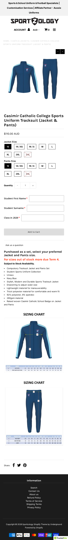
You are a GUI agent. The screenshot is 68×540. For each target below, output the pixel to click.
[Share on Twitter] (19, 465)
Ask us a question (14, 245)
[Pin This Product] (25, 465)
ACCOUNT (20, 29)
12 (8, 146)
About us (33, 494)
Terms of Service (34, 501)
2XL (18, 154)
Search (34, 487)
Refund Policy (34, 497)
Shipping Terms (34, 504)
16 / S (31, 146)
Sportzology (27, 524)
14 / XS (19, 146)
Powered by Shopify (34, 527)
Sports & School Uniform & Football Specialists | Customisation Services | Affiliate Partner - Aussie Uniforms (34, 8)
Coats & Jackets (20, 41)
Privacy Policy (34, 507)
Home (6, 41)
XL (8, 154)
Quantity (8, 185)
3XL (28, 154)
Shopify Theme (40, 524)
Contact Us (34, 491)
